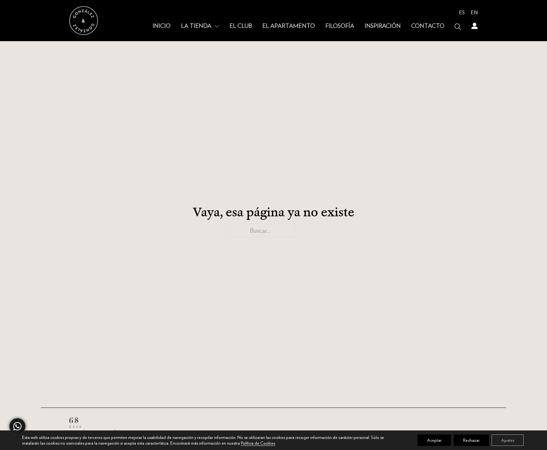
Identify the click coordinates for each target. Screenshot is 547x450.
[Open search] (457, 26)
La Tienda (196, 26)
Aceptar (434, 440)
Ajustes (507, 440)
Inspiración (383, 26)
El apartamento (288, 26)
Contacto (427, 26)
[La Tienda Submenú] (217, 26)
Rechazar (471, 440)
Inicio (162, 26)
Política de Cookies (258, 443)
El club (240, 26)
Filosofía (339, 26)
